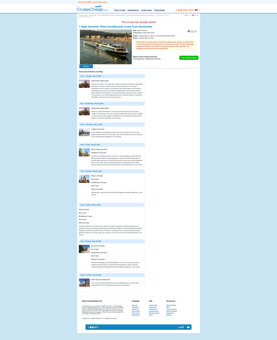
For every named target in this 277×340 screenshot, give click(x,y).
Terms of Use (136, 313)
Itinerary (86, 66)
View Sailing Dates (189, 58)
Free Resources (154, 311)
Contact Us (135, 309)
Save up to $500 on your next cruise (92, 2)
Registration (170, 313)
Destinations (133, 10)
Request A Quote (154, 313)
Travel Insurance (171, 309)
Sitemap (168, 315)
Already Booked (171, 305)
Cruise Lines (146, 10)
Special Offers (153, 305)
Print (188, 15)
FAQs (168, 307)
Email (196, 15)
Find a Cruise (119, 10)
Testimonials (136, 315)
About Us (134, 305)
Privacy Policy (136, 311)
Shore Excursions (171, 311)
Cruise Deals (159, 10)
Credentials (135, 307)
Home (151, 315)
